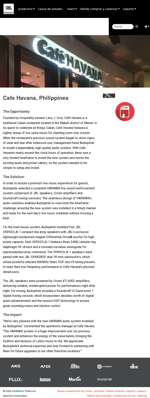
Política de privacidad (99, 395)
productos (25, 9)
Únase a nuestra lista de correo (74, 391)
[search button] (137, 26)
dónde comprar (115, 391)
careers (141, 391)
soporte (128, 9)
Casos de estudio (50, 9)
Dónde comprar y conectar (99, 9)
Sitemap (142, 395)
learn (71, 9)
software (99, 391)
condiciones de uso (124, 395)
